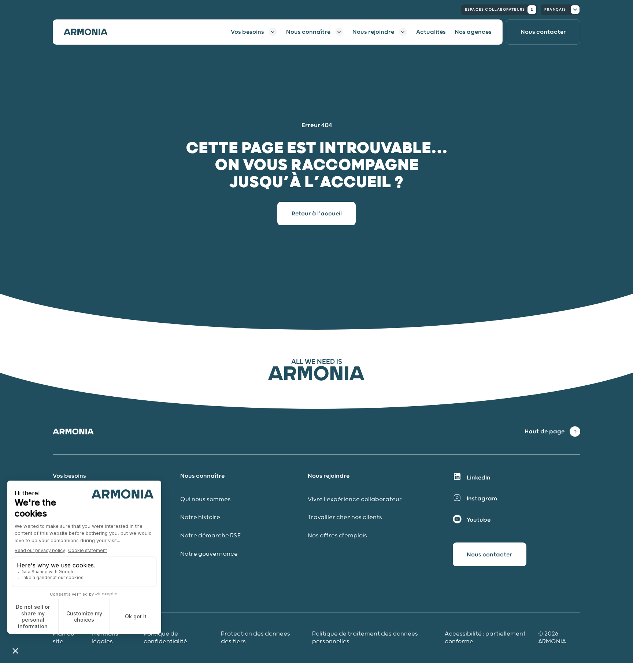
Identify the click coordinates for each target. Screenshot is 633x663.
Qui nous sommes (205, 499)
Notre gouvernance (209, 554)
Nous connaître (308, 32)
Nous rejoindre (373, 32)
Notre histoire (200, 517)
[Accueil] (90, 32)
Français (555, 9)
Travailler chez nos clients (345, 517)
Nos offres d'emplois (337, 535)
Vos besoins (247, 32)
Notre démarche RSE (210, 535)
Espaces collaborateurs (495, 9)
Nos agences (473, 32)
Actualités (431, 32)
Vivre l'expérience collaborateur (355, 499)
